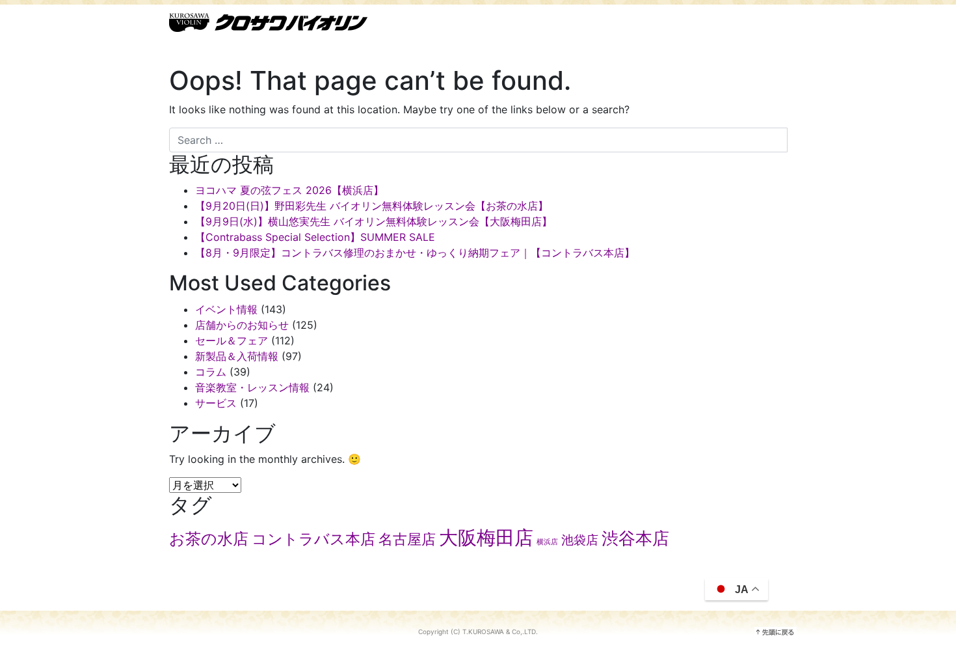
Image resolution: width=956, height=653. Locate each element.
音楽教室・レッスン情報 (252, 387)
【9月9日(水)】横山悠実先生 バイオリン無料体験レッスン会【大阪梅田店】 (373, 221)
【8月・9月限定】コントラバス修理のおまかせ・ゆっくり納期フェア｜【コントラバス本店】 (415, 252)
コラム (210, 371)
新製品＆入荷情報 (236, 356)
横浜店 (547, 542)
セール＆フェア (231, 340)
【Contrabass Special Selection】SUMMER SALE (315, 236)
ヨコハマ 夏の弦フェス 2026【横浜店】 (289, 190)
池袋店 (579, 540)
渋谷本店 (635, 537)
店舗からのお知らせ (242, 324)
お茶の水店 (208, 538)
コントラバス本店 (313, 539)
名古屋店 (407, 539)
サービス (216, 403)
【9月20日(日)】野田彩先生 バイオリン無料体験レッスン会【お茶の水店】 (371, 205)
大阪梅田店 (486, 537)
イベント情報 (226, 309)
